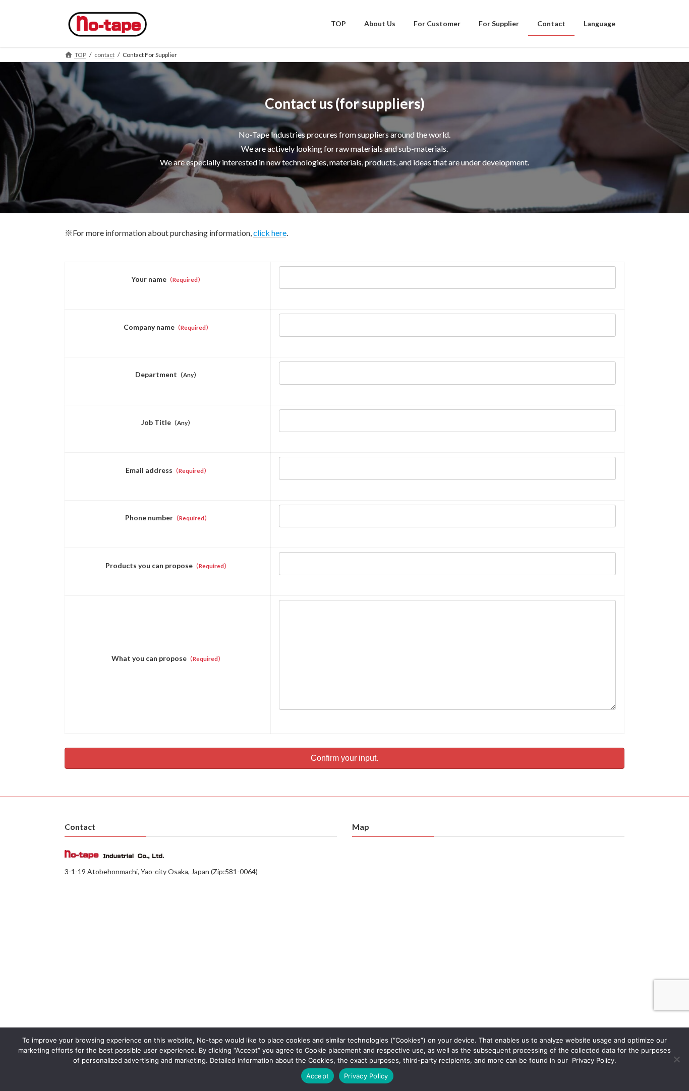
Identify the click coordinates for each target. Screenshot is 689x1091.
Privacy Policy (366, 1076)
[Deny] (676, 1059)
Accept (317, 1076)
